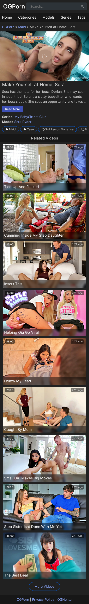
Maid (22, 27)
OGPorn (14, 6)
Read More (12, 109)
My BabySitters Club (30, 117)
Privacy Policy (43, 599)
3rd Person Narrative (59, 129)
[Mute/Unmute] (76, 77)
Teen (30, 129)
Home (7, 17)
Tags (81, 17)
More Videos (44, 586)
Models (48, 17)
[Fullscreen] (84, 77)
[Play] (44, 56)
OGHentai (64, 599)
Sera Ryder (22, 122)
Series (66, 17)
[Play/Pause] (5, 77)
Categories (27, 17)
